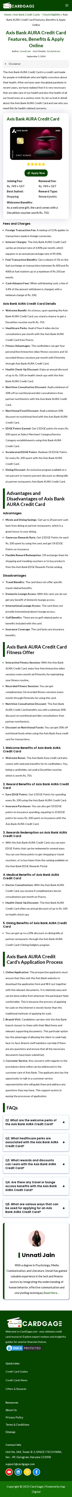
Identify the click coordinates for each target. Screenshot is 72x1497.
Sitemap (10, 1432)
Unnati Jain (25, 51)
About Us (11, 1410)
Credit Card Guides (17, 1371)
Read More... (51, 1292)
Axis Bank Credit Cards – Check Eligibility (37, 14)
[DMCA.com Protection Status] (24, 1350)
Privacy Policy (14, 1417)
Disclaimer (14, 63)
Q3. (30, 1164)
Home (7, 14)
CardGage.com (28, 1331)
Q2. (31, 1142)
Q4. (31, 1186)
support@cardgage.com (20, 1464)
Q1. (30, 1122)
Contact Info (13, 1444)
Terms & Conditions (17, 1424)
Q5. (31, 1208)
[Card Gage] (18, 5)
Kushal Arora (53, 51)
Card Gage (36, 1486)
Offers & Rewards (16, 1388)
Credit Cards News (17, 1380)
